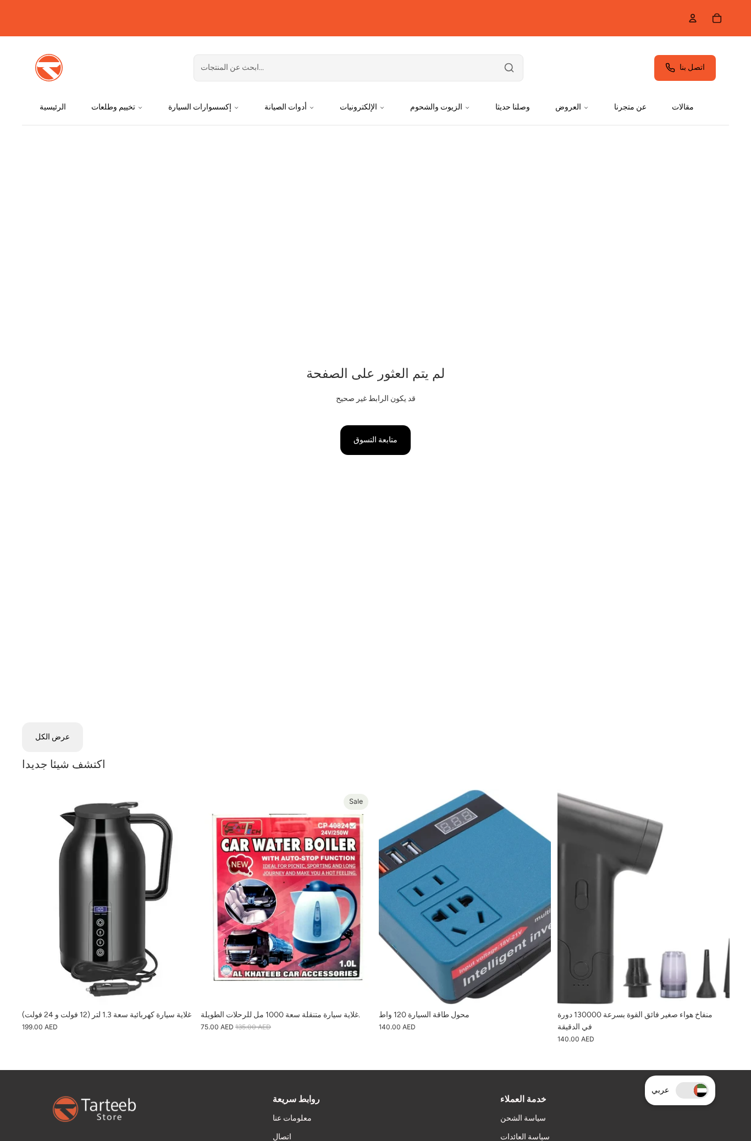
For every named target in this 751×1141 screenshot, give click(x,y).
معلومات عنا (292, 1118)
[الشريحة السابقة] (38, 897)
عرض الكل (52, 737)
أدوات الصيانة (285, 107)
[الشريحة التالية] (177, 897)
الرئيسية (53, 107)
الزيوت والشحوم (436, 107)
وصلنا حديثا (512, 107)
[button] (692, 1090)
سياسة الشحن (523, 1118)
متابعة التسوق (375, 440)
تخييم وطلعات (113, 107)
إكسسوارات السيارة (199, 107)
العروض (568, 107)
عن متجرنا (630, 107)
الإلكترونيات (358, 107)
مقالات (683, 107)
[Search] (509, 68)
